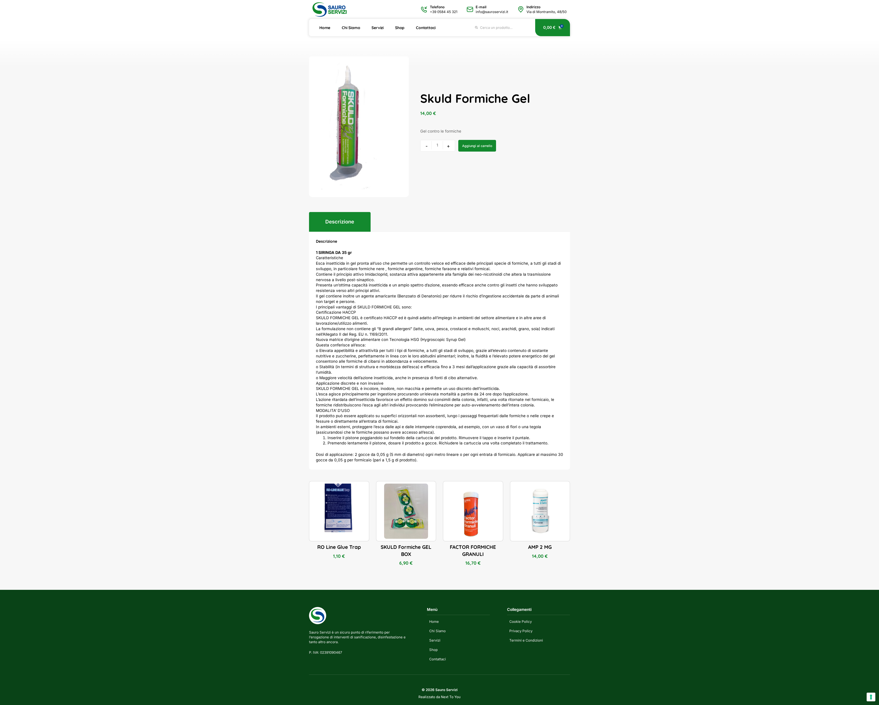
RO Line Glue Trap (339, 547)
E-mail (481, 7)
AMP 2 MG (540, 547)
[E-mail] (470, 9)
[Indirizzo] (520, 9)
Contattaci (426, 27)
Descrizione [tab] (339, 222)
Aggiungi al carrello (477, 146)
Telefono (437, 7)
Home (324, 27)
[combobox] (502, 27)
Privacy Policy (520, 631)
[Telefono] (424, 9)
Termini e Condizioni (526, 640)
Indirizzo (533, 7)
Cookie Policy (520, 621)
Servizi (378, 27)
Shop (399, 27)
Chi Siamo (351, 27)
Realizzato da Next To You (439, 697)
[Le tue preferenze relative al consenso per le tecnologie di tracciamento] (871, 697)
